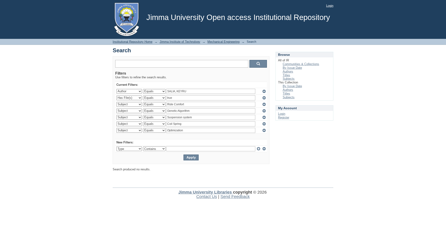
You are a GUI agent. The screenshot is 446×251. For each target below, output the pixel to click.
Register (283, 117)
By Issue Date (292, 67)
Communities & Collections (301, 64)
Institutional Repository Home (132, 41)
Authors (288, 71)
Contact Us (206, 196)
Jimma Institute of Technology (180, 41)
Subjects (289, 78)
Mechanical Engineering (223, 41)
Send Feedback (235, 196)
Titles (286, 75)
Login (329, 5)
